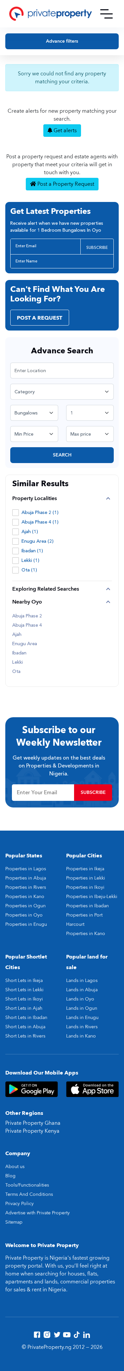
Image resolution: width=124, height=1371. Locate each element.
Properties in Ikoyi (85, 887)
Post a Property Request (65, 184)
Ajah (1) (29, 532)
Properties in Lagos (25, 869)
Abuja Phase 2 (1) (40, 512)
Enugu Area (24, 644)
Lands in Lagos (82, 980)
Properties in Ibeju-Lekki (91, 896)
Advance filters (62, 41)
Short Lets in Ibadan (26, 1017)
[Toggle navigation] (106, 14)
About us (14, 1166)
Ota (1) (29, 570)
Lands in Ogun (81, 1008)
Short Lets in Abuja (25, 1027)
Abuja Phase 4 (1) (40, 522)
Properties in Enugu (26, 924)
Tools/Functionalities (27, 1185)
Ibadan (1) (32, 551)
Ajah (16, 634)
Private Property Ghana (33, 1123)
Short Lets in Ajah (23, 1008)
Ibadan (19, 653)
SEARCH (62, 455)
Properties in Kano (24, 896)
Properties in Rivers (25, 887)
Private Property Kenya (32, 1131)
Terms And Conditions (29, 1194)
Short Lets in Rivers (25, 1036)
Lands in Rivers (82, 1027)
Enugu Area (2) (37, 541)
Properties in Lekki (85, 878)
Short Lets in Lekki (24, 990)
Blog (10, 1176)
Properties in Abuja (25, 878)
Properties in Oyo (24, 915)
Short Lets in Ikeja (24, 980)
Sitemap (13, 1222)
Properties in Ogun (25, 906)
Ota (16, 671)
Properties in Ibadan (87, 906)
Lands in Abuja (82, 990)
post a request (39, 318)
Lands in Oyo (80, 999)
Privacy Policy (19, 1203)
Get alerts (64, 130)
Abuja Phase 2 (27, 616)
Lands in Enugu (82, 1017)
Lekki (17, 662)
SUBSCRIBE (97, 247)
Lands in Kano (81, 1036)
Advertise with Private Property (37, 1213)
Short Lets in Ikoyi (24, 999)
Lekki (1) (30, 560)
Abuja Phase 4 (27, 625)
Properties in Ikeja (85, 869)
